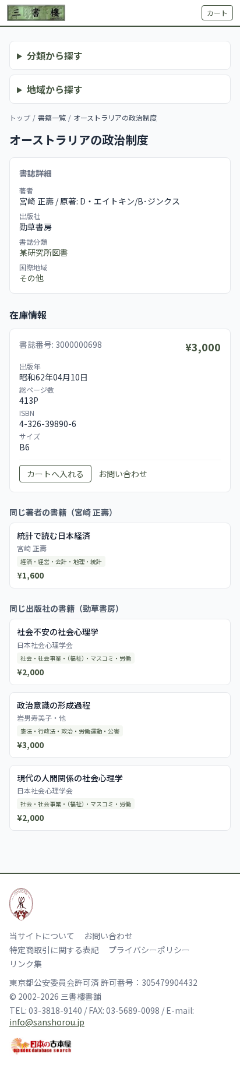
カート (217, 12)
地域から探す (55, 89)
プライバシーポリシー (149, 949)
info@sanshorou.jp (46, 1022)
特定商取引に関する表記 (54, 949)
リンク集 (25, 963)
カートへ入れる (55, 473)
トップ (19, 117)
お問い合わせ (122, 473)
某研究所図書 (43, 252)
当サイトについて (42, 936)
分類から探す (55, 55)
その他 (31, 278)
